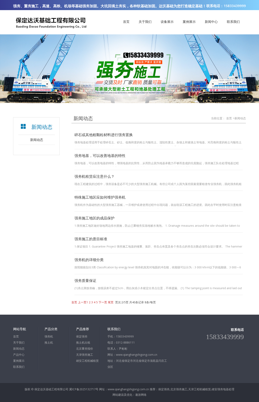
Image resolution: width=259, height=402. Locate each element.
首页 (126, 21)
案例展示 (189, 21)
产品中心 (18, 355)
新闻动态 (36, 140)
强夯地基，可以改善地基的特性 (99, 155)
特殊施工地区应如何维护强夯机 (99, 197)
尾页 (111, 302)
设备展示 (167, 21)
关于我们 (145, 21)
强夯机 (49, 336)
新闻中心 (211, 21)
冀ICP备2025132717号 (83, 389)
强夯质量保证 (85, 280)
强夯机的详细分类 (89, 259)
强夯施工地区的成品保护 (94, 218)
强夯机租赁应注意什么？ (94, 176)
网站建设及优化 (122, 395)
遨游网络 (140, 395)
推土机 (49, 342)
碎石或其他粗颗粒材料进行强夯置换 (103, 134)
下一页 (103, 302)
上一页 (82, 302)
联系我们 (233, 21)
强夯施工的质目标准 (90, 239)
